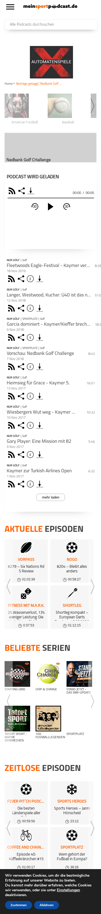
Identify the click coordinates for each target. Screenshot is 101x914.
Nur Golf (13, 260)
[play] (50, 206)
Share (22, 191)
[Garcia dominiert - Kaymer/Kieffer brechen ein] (39, 337)
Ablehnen (47, 905)
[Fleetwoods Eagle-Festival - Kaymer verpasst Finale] (39, 278)
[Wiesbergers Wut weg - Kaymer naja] (39, 425)
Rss (12, 279)
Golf (24, 260)
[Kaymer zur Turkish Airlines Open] (39, 484)
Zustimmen (19, 905)
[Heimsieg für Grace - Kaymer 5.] (39, 396)
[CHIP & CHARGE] (48, 674)
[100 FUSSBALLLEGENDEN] (48, 718)
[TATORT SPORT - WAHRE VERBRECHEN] (17, 718)
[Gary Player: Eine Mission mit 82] (39, 454)
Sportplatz (29, 319)
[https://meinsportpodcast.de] (50, 8)
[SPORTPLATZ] (79, 718)
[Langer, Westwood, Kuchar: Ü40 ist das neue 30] (39, 308)
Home (9, 83)
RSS (12, 191)
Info (31, 279)
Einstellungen (68, 890)
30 (35, 206)
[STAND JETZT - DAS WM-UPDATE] (79, 674)
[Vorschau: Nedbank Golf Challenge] (39, 366)
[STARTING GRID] (17, 674)
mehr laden (50, 497)
